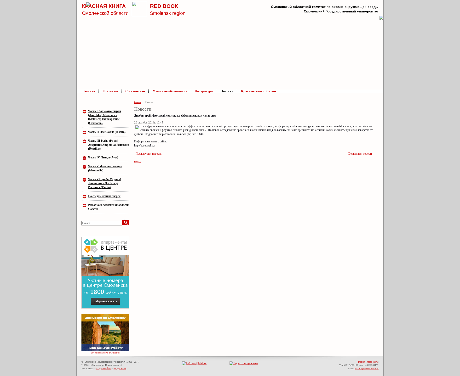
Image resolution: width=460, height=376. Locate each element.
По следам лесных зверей (104, 196)
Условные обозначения (170, 91)
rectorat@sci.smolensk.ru (367, 368)
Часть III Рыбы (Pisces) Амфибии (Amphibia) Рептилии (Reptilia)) (108, 145)
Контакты (110, 91)
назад (137, 161)
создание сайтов (103, 368)
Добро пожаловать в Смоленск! (105, 353)
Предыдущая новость (148, 153)
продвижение (120, 368)
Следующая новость (360, 153)
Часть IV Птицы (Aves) (103, 157)
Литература (204, 91)
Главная (88, 91)
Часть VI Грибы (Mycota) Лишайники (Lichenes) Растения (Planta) (104, 183)
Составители (135, 91)
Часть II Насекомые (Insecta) (107, 132)
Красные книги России (258, 91)
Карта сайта (372, 362)
